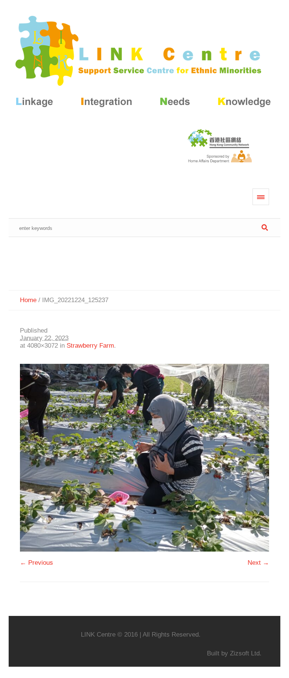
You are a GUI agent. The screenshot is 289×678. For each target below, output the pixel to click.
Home (28, 300)
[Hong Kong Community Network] (144, 63)
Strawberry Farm (90, 345)
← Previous (36, 562)
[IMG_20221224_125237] (144, 458)
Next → (258, 562)
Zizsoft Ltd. (246, 653)
